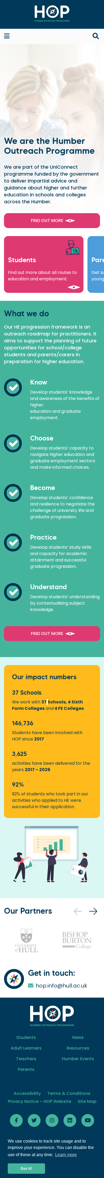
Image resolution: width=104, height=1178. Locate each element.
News (78, 1037)
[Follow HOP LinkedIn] (69, 1120)
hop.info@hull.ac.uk (61, 985)
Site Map (87, 1101)
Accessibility (27, 1093)
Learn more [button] (66, 1154)
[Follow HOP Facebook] (16, 1120)
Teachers (26, 1059)
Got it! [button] (26, 1168)
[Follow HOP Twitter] (34, 1120)
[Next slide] (93, 911)
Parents (26, 1069)
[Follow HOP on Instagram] (52, 1120)
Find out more (47, 220)
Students (26, 1037)
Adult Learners (26, 1048)
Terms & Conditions (68, 1093)
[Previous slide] (78, 911)
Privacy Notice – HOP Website (39, 1101)
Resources (78, 1048)
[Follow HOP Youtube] (87, 1120)
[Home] (52, 13)
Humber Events (78, 1059)
